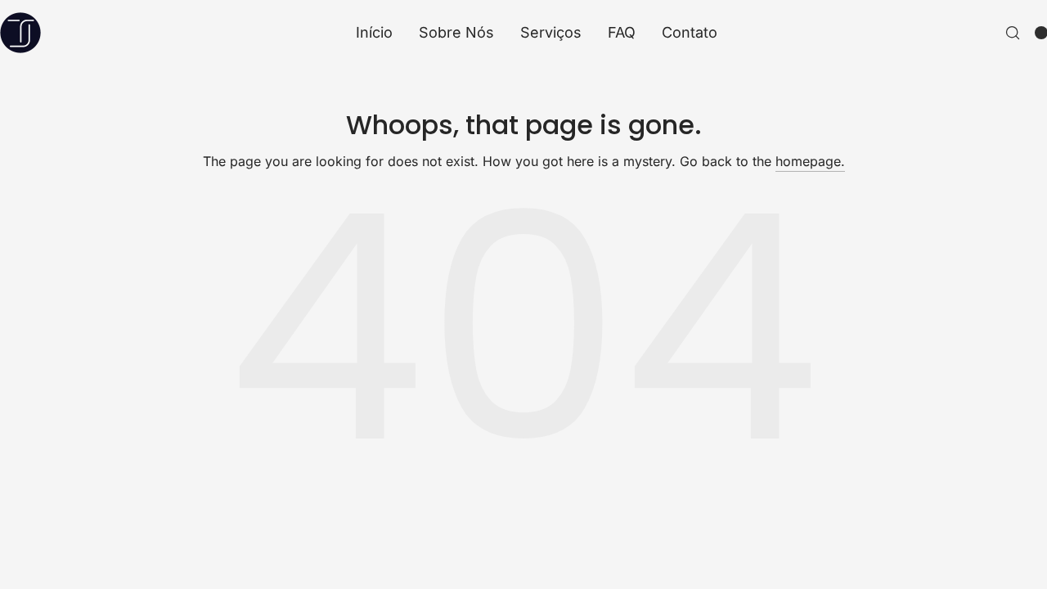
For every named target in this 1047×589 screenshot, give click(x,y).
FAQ (622, 32)
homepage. (810, 161)
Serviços (551, 32)
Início (374, 32)
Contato (689, 32)
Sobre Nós (456, 32)
